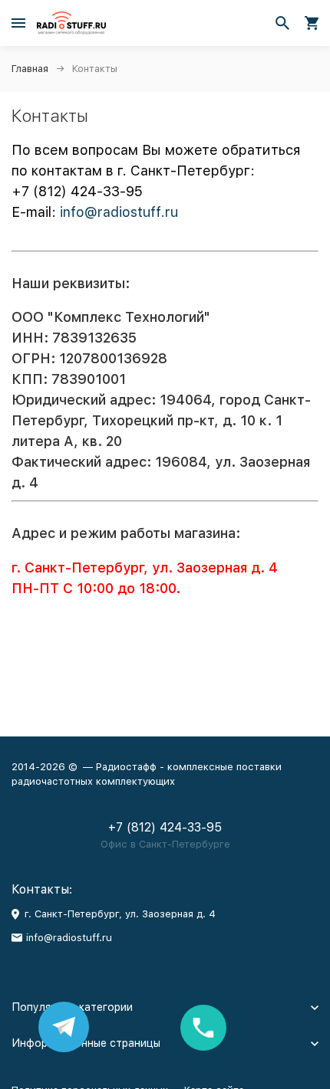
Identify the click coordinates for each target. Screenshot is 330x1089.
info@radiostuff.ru (119, 212)
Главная (30, 68)
